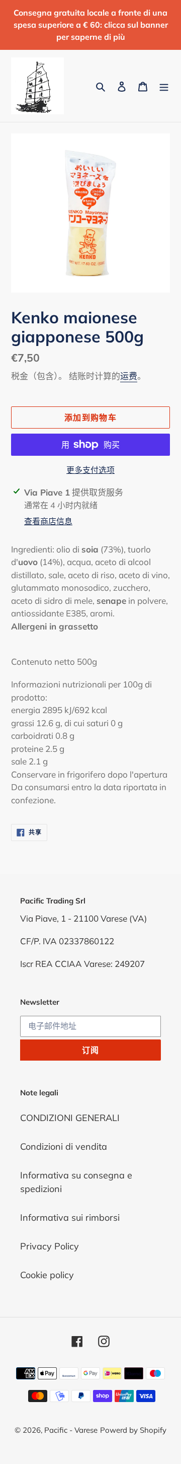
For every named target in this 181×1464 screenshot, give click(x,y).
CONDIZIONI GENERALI (70, 1118)
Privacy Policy (49, 1246)
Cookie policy (47, 1275)
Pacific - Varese (71, 1430)
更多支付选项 (90, 470)
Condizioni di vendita (63, 1146)
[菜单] (163, 86)
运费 (128, 376)
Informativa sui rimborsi (70, 1217)
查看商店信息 (48, 521)
